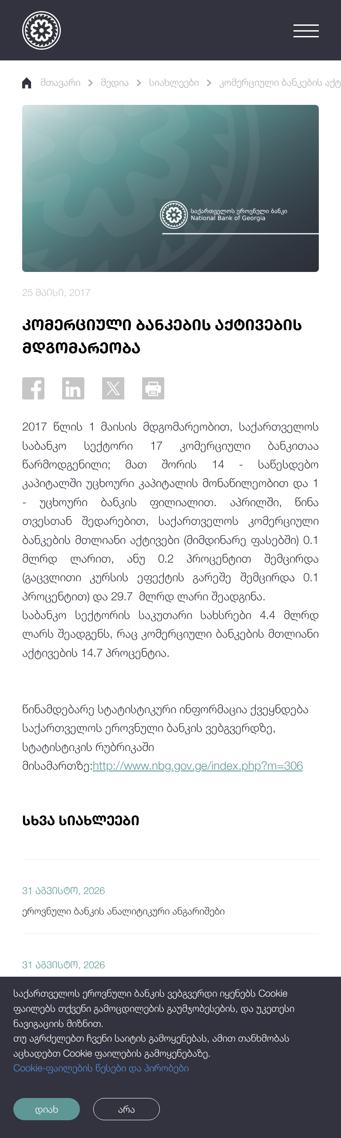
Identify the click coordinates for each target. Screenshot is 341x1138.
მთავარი (60, 82)
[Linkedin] (73, 388)
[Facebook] (33, 388)
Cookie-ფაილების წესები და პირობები (101, 1068)
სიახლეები (174, 82)
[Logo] (41, 30)
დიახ (46, 1109)
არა (126, 1109)
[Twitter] (113, 388)
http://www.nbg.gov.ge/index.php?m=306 (198, 765)
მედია (115, 82)
